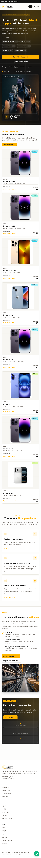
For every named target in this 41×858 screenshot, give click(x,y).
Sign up (6, 548)
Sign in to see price (9, 189)
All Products (5, 787)
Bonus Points (6, 815)
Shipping (4, 831)
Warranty (4, 837)
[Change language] (34, 6)
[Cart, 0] (30, 6)
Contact (4, 843)
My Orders (5, 812)
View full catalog (8, 144)
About (3, 827)
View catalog (8, 597)
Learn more (9, 717)
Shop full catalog (19, 57)
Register (4, 809)
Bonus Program (7, 840)
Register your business (21, 62)
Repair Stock (6, 790)
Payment (4, 834)
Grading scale (6, 793)
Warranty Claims (7, 818)
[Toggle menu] (38, 6)
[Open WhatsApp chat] (36, 853)
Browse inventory (9, 656)
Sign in (16, 67)
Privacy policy (17, 855)
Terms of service (7, 855)
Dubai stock (5, 797)
